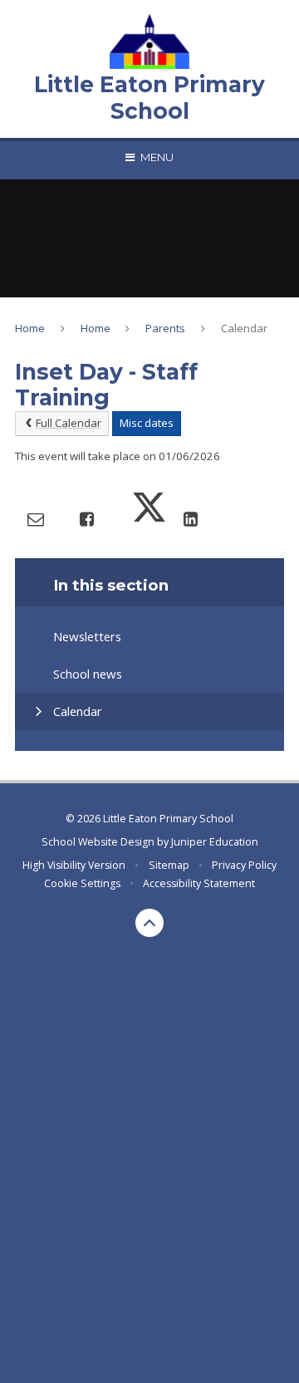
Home (30, 328)
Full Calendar (68, 422)
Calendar (244, 328)
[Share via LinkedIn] (191, 519)
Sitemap (169, 865)
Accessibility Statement (199, 883)
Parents (165, 328)
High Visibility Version (73, 865)
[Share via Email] (35, 519)
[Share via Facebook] (87, 519)
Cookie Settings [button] (82, 883)
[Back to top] (149, 923)
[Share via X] (149, 519)
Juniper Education (214, 842)
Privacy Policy (244, 865)
